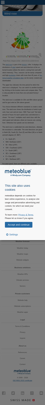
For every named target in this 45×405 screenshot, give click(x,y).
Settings (13, 234)
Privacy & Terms (25, 215)
